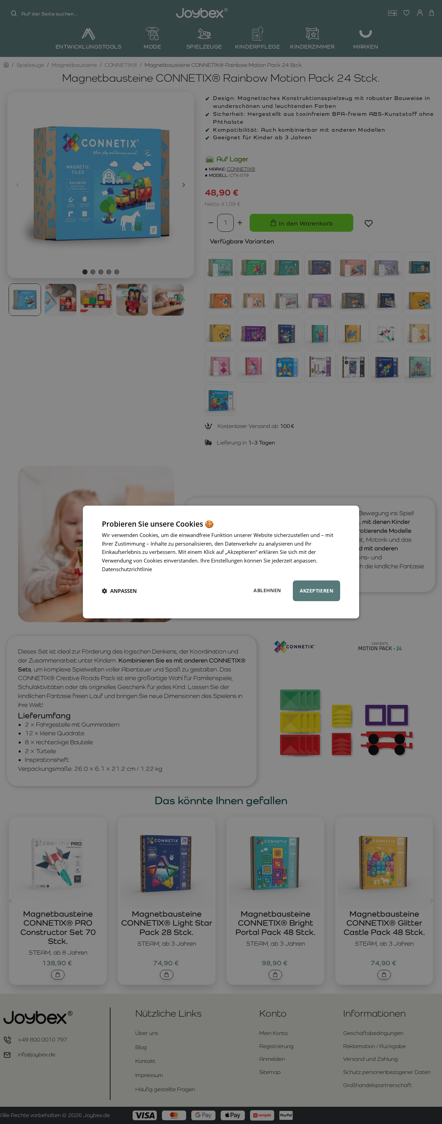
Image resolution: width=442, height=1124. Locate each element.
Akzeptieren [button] (316, 590)
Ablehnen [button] (267, 590)
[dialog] (221, 562)
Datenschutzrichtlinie (127, 569)
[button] (119, 591)
